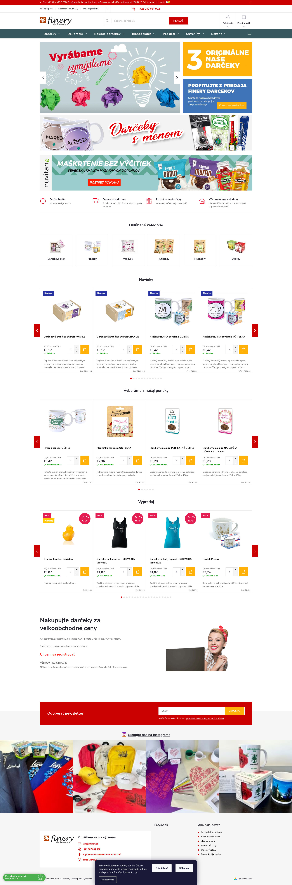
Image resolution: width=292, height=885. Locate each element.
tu (136, 872)
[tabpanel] (66, 330)
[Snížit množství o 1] (77, 352)
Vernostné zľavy (208, 845)
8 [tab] (150, 378)
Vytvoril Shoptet (245, 878)
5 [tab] (142, 378)
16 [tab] (162, 597)
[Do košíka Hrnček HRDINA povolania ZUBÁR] (190, 349)
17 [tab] (165, 597)
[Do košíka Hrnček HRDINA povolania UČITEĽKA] (243, 349)
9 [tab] (153, 378)
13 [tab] (154, 597)
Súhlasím (184, 868)
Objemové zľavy (208, 850)
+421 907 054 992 (91, 849)
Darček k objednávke (211, 854)
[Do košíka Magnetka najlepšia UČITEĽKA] (137, 460)
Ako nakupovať (46, 8)
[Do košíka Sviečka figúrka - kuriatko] (84, 571)
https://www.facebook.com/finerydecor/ (102, 854)
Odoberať (235, 710)
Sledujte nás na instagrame (149, 735)
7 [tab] (147, 378)
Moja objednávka (90, 8)
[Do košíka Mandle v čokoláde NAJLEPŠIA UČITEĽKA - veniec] (243, 460)
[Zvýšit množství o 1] (77, 347)
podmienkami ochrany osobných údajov (205, 718)
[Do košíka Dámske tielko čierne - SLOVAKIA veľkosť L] (137, 571)
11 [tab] (158, 378)
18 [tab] (168, 597)
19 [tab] (170, 597)
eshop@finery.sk (90, 843)
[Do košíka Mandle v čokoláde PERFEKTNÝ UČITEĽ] (190, 460)
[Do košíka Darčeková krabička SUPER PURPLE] (84, 349)
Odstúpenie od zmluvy (68, 8)
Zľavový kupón (208, 841)
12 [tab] (161, 378)
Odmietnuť (162, 868)
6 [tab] (144, 378)
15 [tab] (159, 597)
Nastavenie (107, 879)
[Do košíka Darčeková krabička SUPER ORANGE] (137, 349)
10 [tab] (155, 378)
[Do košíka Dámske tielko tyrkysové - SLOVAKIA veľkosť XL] (190, 571)
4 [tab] (139, 378)
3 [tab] (136, 378)
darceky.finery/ (90, 859)
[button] (43, 78)
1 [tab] (131, 378)
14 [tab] (157, 597)
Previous (37, 330)
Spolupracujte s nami (211, 837)
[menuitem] (52, 34)
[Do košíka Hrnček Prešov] (243, 571)
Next (255, 330)
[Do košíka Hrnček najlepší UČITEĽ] (84, 460)
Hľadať (178, 21)
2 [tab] (133, 378)
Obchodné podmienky (211, 832)
